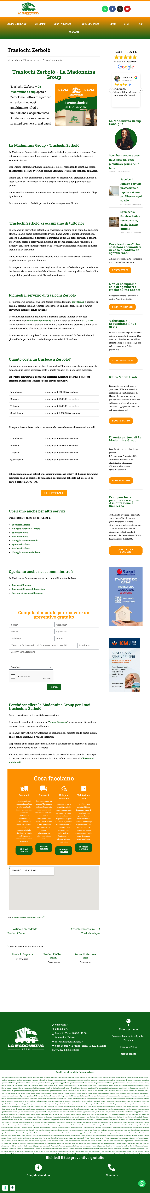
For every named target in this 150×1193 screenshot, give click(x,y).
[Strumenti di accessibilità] (12, 1188)
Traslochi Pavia (54, 60)
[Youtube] (127, 9)
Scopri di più (121, 420)
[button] (140, 90)
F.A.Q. (140, 24)
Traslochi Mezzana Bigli (85, 956)
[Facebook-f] (112, 9)
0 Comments (124, 172)
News (113, 24)
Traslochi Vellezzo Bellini (54, 956)
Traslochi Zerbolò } (36, 917)
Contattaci (120, 270)
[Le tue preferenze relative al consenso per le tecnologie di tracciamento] (5, 1188)
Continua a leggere (126, 550)
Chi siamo (40, 24)
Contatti (74, 32)
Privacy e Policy (128, 1046)
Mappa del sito (128, 1053)
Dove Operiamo (90, 24)
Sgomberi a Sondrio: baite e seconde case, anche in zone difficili (130, 220)
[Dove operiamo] (128, 1022)
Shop (126, 24)
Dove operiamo (128, 1029)
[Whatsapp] (105, 9)
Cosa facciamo (62, 24)
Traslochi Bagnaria (22, 954)
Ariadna (15, 60)
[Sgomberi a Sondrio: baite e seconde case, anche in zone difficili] (114, 222)
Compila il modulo (38, 1175)
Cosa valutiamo (123, 360)
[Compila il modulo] (38, 1167)
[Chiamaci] (111, 1167)
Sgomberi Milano (17, 24)
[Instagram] (120, 9)
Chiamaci (112, 1175)
